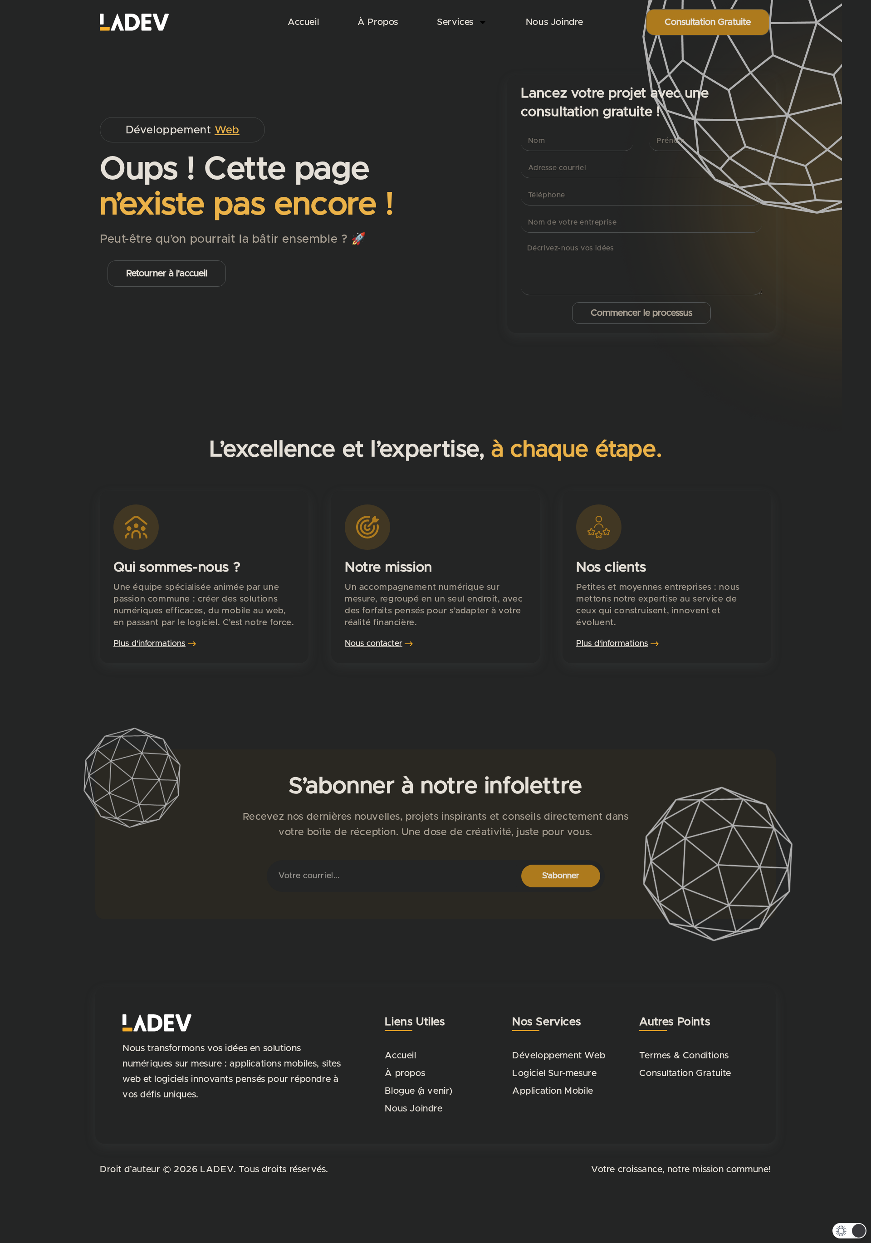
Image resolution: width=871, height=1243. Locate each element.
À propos (377, 22)
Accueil (303, 22)
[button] (849, 1230)
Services (455, 22)
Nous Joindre (554, 22)
